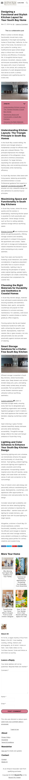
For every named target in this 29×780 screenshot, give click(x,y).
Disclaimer (4, 740)
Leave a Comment (22, 24)
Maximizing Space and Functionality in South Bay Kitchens (12, 117)
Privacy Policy (5, 737)
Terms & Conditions (7, 742)
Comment (5, 670)
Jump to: (7, 103)
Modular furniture (7, 231)
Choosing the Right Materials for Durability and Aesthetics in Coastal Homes (14, 124)
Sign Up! (4, 751)
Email (3, 703)
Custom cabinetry (7, 401)
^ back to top (14, 729)
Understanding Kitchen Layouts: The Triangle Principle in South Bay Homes (14, 109)
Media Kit (4, 762)
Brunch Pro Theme (14, 777)
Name (3, 696)
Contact (4, 759)
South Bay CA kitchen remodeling (12, 186)
